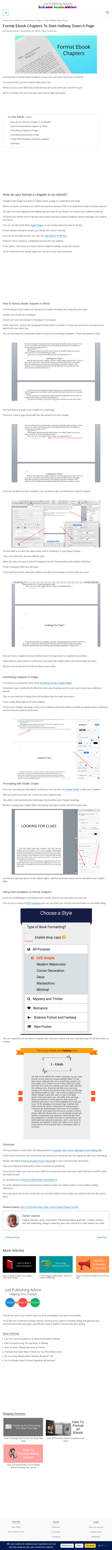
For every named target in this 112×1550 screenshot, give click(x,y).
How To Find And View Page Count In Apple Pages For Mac (49, 1207)
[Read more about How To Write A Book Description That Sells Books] (19, 1264)
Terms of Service (96, 1527)
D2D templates (33, 903)
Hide (28, 117)
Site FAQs (16, 1527)
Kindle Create (72, 789)
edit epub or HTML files (56, 236)
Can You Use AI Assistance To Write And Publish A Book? (32, 1339)
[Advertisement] (36, 101)
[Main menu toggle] (6, 13)
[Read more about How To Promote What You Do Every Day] (92, 1264)
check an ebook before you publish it (39, 1180)
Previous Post (11, 1237)
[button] (107, 12)
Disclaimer (96, 1537)
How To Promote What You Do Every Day (92, 1277)
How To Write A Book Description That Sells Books (17, 1277)
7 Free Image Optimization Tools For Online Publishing (55, 1277)
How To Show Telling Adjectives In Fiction (24, 1347)
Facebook (56, 1537)
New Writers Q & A (16, 1532)
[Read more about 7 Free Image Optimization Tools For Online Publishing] (56, 1264)
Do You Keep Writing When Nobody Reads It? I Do (29, 1356)
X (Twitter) (55, 1532)
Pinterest (56, 1527)
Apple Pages (37, 225)
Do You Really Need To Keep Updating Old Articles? (29, 1360)
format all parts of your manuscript (39, 1161)
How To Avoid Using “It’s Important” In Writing (26, 1343)
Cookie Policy (96, 1532)
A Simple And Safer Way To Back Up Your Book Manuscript (33, 1352)
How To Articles (49, 31)
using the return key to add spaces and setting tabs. (77, 1150)
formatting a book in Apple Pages (56, 683)
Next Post (103, 1237)
